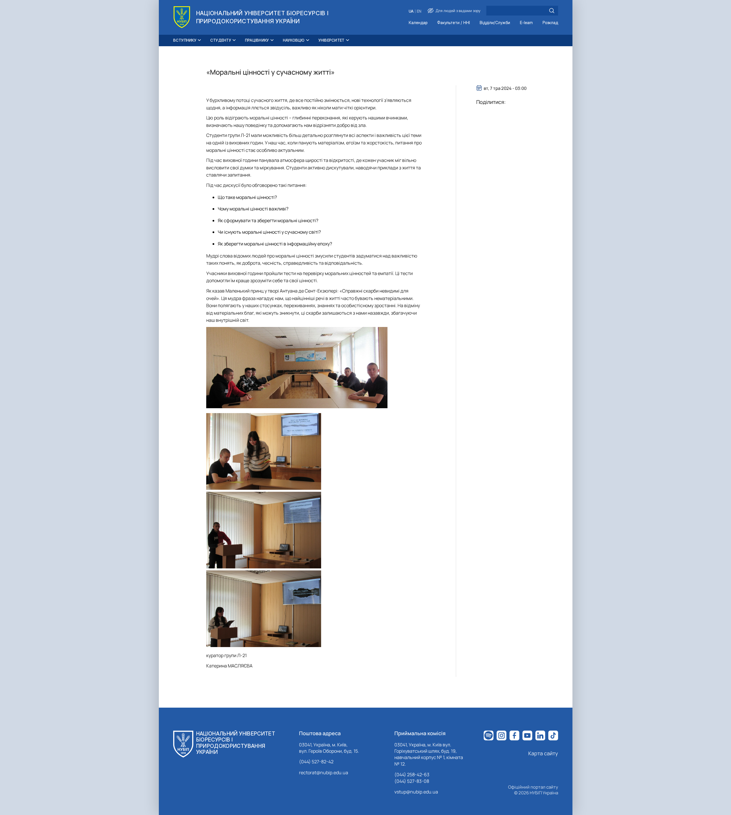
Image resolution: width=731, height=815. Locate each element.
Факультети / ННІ (453, 23)
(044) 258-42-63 (411, 774)
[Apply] (551, 11)
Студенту (220, 40)
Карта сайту (543, 753)
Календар (418, 23)
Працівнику (257, 40)
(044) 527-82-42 (316, 761)
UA (411, 11)
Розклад (550, 23)
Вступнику (184, 40)
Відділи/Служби (495, 23)
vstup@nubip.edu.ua (416, 792)
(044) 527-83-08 (411, 781)
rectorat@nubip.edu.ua (323, 772)
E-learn (526, 23)
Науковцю (294, 40)
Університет (332, 40)
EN (419, 11)
